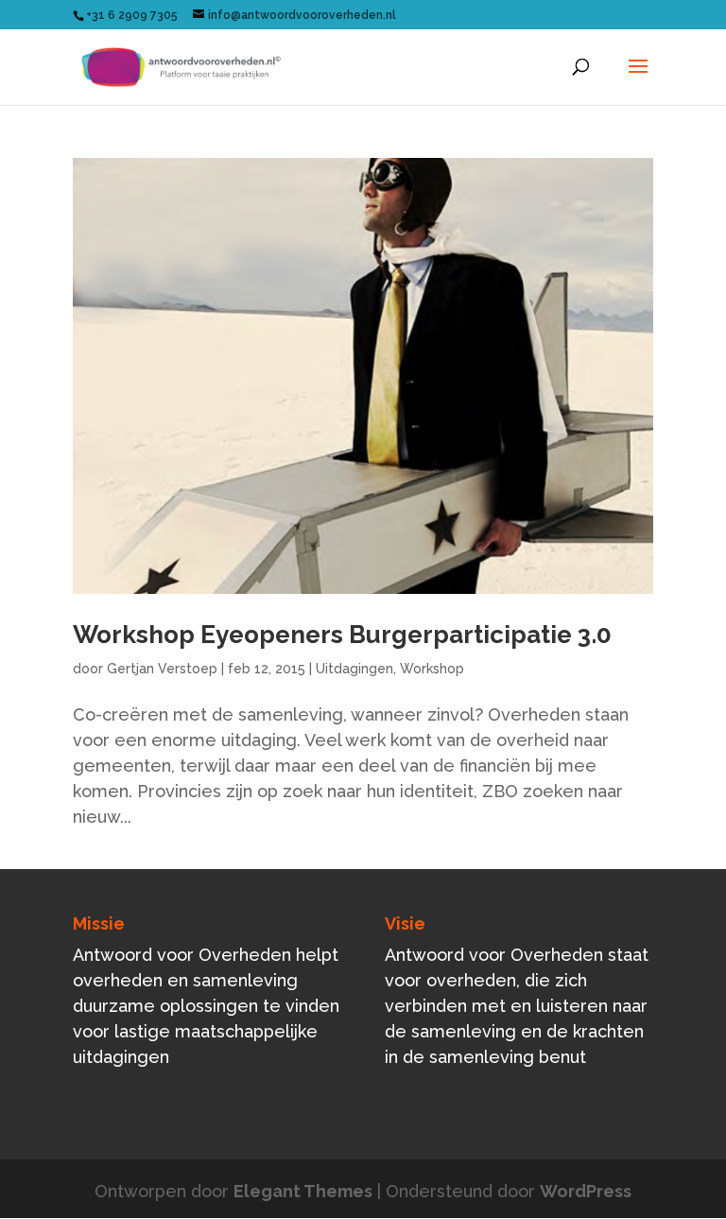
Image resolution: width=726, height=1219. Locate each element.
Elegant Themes (302, 1191)
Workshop (432, 668)
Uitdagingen (354, 668)
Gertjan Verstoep (162, 668)
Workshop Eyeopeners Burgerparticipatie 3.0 (342, 634)
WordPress (585, 1191)
